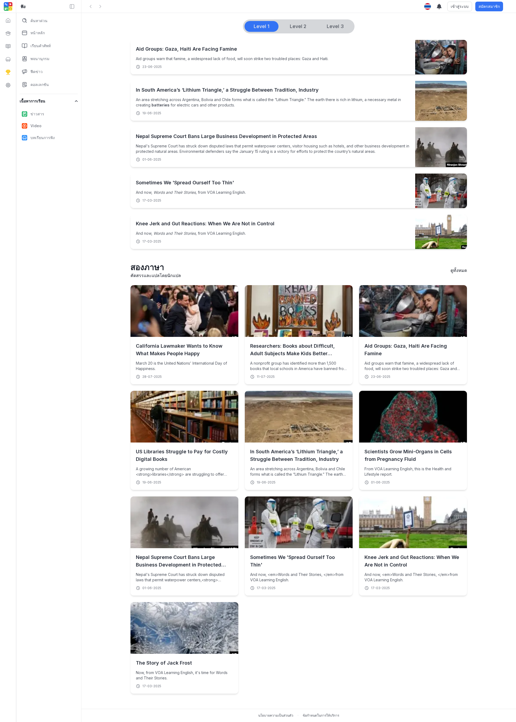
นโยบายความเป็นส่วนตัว (275, 715)
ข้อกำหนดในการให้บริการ (321, 715)
